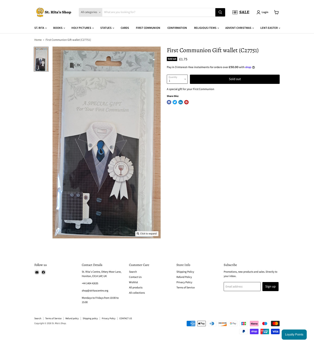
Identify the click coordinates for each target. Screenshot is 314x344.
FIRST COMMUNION (148, 28)
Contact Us (135, 277)
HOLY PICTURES (81, 28)
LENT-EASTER (269, 28)
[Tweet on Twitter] (175, 102)
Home (38, 39)
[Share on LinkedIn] (180, 102)
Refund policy (72, 318)
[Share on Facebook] (169, 102)
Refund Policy (184, 277)
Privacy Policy (184, 282)
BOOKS (58, 28)
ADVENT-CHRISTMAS (238, 28)
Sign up (270, 286)
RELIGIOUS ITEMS (205, 28)
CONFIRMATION (177, 28)
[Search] (220, 12)
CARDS (125, 28)
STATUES (106, 28)
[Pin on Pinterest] (186, 102)
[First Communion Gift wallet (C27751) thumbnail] (41, 59)
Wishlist (133, 282)
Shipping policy (90, 318)
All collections (137, 293)
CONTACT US (125, 318)
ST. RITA (39, 28)
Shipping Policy (185, 272)
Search (133, 272)
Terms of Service (185, 287)
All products (135, 287)
